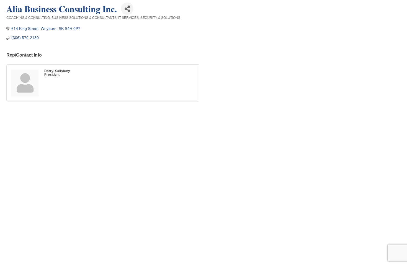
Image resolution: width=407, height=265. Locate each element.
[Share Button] (127, 8)
